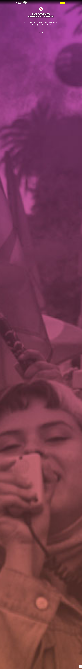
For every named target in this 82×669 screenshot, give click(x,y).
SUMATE (62, 2)
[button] (39, 32)
